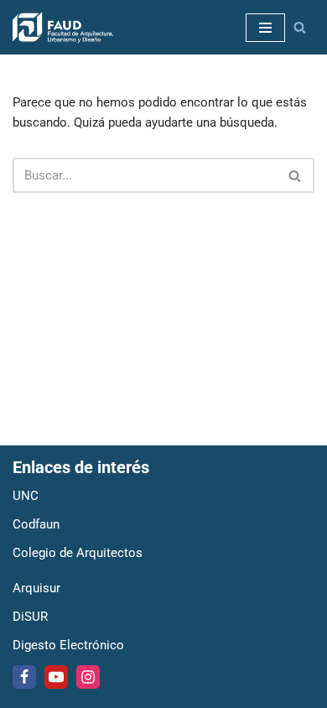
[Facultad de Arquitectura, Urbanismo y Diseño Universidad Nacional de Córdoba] (63, 27)
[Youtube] (56, 677)
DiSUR (30, 616)
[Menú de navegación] (265, 27)
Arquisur (36, 588)
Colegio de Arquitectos (78, 552)
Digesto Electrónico (68, 645)
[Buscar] (299, 27)
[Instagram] (88, 677)
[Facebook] (24, 677)
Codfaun (36, 524)
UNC (26, 495)
